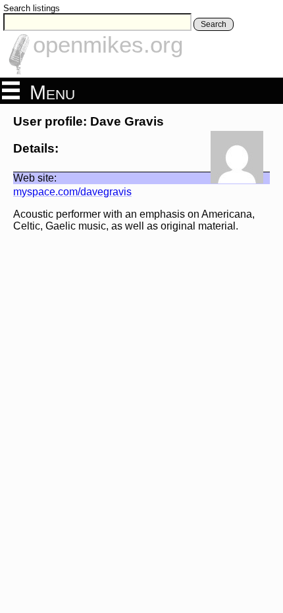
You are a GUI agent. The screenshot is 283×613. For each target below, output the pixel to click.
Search (213, 24)
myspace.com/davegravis (72, 191)
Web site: (35, 178)
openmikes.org (108, 44)
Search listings (31, 8)
